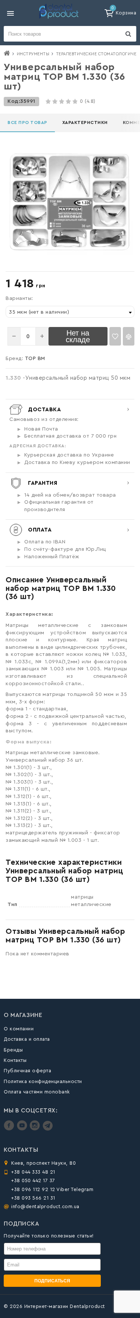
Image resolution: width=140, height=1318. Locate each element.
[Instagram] (35, 1128)
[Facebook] (10, 1128)
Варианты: (19, 298)
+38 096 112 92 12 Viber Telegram (52, 1189)
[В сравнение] (128, 336)
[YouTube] (23, 1128)
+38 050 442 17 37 (33, 1180)
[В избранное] (115, 336)
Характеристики (85, 122)
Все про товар (27, 122)
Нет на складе (78, 336)
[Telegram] (48, 1128)
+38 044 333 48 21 (33, 1172)
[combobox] (70, 312)
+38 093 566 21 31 (33, 1198)
